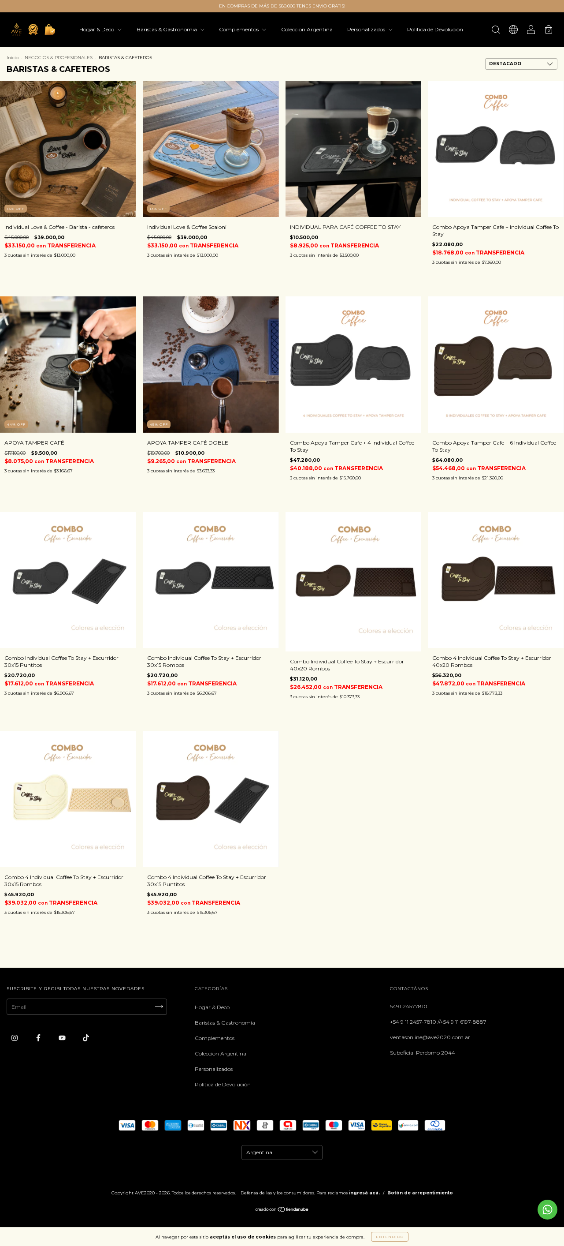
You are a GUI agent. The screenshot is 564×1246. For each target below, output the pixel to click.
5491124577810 (408, 1006)
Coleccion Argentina (307, 29)
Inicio (13, 57)
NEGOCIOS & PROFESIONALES (59, 57)
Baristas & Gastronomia (167, 29)
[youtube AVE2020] (62, 1037)
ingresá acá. (364, 1193)
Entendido (390, 1237)
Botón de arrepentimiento (420, 1193)
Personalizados (366, 29)
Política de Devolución (435, 29)
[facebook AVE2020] (39, 1037)
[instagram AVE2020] (15, 1037)
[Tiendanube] (282, 1210)
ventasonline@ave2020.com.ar (430, 1037)
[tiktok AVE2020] (86, 1037)
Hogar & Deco (97, 29)
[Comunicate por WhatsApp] (547, 1210)
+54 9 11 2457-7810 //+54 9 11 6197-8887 (438, 1021)
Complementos (239, 29)
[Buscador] (495, 30)
